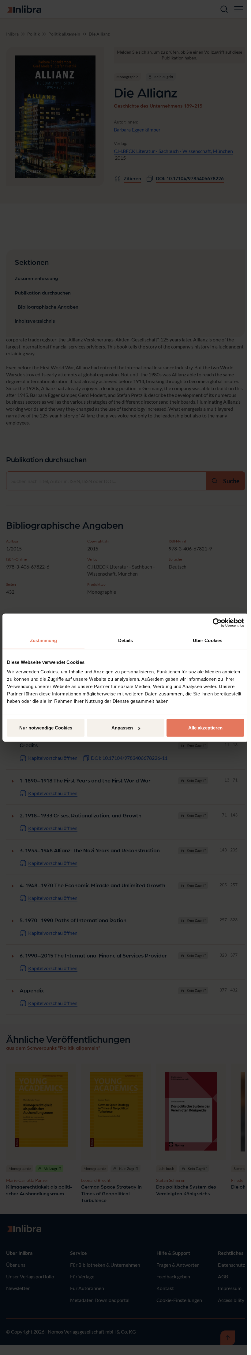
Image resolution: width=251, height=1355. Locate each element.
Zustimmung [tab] (43, 640)
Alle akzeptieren (205, 727)
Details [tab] (125, 640)
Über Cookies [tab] (207, 640)
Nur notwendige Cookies (45, 727)
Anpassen (122, 727)
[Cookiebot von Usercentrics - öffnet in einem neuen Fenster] (217, 622)
